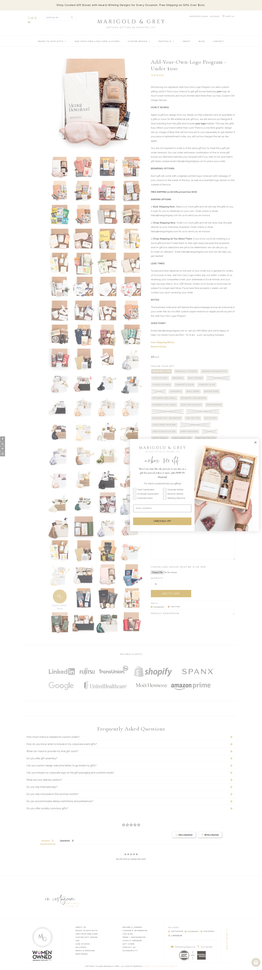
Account (215, 16)
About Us (81, 927)
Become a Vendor (132, 927)
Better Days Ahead (218, 378)
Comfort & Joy (207, 385)
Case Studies (83, 944)
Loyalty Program (132, 940)
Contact (218, 41)
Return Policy (158, 346)
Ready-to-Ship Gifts (51, 41)
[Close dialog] (255, 442)
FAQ (77, 940)
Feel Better (193, 418)
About (187, 41)
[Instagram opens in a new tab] (29, 18)
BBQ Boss (178, 378)
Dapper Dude (211, 391)
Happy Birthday (189, 431)
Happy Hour (209, 431)
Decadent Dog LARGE (164, 405)
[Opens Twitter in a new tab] (174, 607)
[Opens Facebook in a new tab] (157, 607)
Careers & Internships (135, 930)
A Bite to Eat (160, 378)
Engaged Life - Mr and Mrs (167, 411)
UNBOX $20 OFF (162, 521)
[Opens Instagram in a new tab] (175, 932)
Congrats (175, 391)
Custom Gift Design (86, 937)
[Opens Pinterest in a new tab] (207, 932)
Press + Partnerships (134, 937)
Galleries (81, 947)
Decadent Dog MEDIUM (193, 398)
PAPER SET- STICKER (186, 371)
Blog (202, 41)
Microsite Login (199, 16)
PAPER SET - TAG (161, 371)
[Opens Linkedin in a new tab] (175, 936)
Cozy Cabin (159, 391)
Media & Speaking (85, 950)
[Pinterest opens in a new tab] (35, 18)
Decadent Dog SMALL (164, 398)
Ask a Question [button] (185, 834)
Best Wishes (195, 378)
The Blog (128, 934)
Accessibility (130, 950)
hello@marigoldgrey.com (185, 946)
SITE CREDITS (171, 966)
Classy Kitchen (161, 385)
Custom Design (137, 41)
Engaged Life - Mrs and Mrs (202, 411)
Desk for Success (191, 405)
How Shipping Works (162, 342)
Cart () (229, 16)
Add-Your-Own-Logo (87, 934)
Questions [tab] (65, 840)
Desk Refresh (214, 405)
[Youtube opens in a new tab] (29, 23)
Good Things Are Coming (195, 425)
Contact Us (129, 947)
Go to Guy (211, 418)
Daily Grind (193, 391)
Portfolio (165, 41)
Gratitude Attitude (164, 431)
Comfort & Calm (184, 385)
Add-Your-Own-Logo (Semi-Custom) (97, 41)
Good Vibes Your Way (164, 425)
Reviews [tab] (46, 840)
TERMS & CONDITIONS (153, 966)
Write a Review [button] (211, 834)
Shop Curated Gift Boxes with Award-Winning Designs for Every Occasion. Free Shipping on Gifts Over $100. (131, 5)
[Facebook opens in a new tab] (32, 18)
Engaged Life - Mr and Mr (167, 418)
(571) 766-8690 (207, 946)
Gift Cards (128, 944)
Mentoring (82, 954)
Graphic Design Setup (214, 371)
